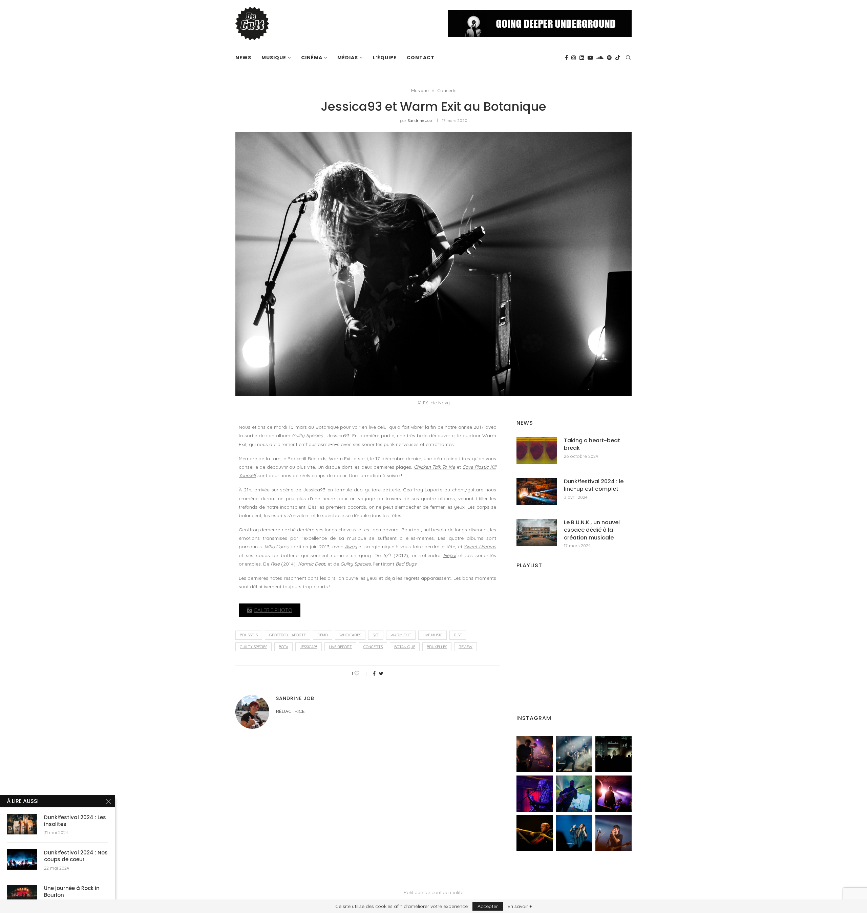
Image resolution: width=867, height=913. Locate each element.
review (465, 646)
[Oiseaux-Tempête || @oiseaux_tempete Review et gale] (613, 794)
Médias (347, 57)
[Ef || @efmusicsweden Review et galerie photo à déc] (613, 833)
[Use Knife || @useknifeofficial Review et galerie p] (613, 754)
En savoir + (520, 906)
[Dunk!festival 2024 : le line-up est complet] (536, 491)
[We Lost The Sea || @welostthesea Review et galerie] (574, 754)
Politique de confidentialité (433, 892)
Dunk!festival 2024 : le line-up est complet (593, 485)
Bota (283, 646)
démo (322, 635)
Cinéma (311, 57)
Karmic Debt (311, 564)
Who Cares (350, 635)
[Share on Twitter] (381, 674)
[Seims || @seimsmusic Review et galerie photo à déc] (574, 794)
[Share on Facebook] (374, 674)
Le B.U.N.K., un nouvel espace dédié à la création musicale (592, 530)
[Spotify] (609, 57)
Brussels (249, 635)
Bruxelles (437, 646)
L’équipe (385, 57)
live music (432, 635)
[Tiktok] (617, 57)
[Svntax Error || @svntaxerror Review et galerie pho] (534, 794)
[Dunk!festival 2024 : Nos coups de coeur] (22, 859)
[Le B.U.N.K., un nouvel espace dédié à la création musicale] (536, 532)
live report (340, 646)
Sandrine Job (419, 120)
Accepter (488, 906)
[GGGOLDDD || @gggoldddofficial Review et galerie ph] (574, 833)
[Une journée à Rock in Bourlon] (22, 895)
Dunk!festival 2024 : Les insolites (75, 821)
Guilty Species (253, 646)
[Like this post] (361, 674)
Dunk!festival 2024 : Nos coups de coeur (76, 856)
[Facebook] (566, 57)
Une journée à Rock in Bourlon (72, 891)
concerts (373, 646)
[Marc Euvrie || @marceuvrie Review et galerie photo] (534, 833)
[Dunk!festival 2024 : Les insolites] (22, 824)
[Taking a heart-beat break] (536, 450)
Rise (458, 635)
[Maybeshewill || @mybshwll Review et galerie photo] (534, 754)
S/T (376, 635)
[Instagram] (573, 57)
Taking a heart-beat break (592, 444)
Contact (421, 57)
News (243, 57)
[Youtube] (590, 57)
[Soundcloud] (600, 57)
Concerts (446, 90)
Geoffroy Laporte (287, 635)
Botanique (404, 646)
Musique (273, 57)
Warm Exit (400, 635)
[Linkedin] (581, 57)
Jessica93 (308, 646)
